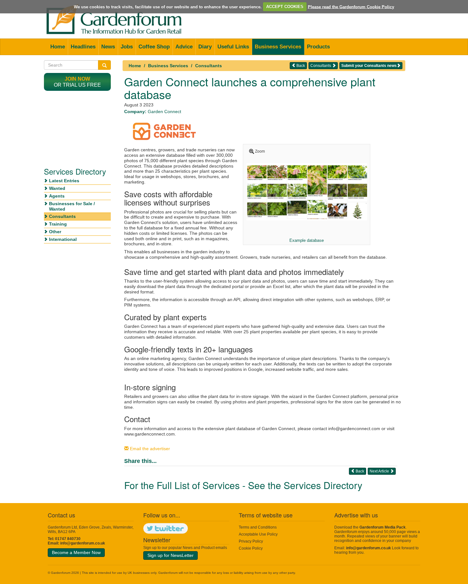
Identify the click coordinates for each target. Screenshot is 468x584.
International (63, 239)
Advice (184, 47)
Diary (205, 47)
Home (57, 47)
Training (58, 224)
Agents (57, 195)
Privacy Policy (251, 541)
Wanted (57, 188)
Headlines (83, 47)
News (108, 47)
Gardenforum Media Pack (382, 527)
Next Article (380, 471)
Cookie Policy (251, 548)
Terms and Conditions (258, 527)
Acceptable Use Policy (258, 534)
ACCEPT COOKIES (284, 6)
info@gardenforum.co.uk (82, 543)
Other (55, 231)
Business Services (278, 47)
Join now (77, 79)
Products (318, 47)
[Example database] (306, 191)
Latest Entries (64, 180)
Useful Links (233, 47)
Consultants (208, 65)
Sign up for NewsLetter (170, 555)
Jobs (127, 47)
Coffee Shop (154, 47)
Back (300, 65)
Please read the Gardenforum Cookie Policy (351, 6)
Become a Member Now (76, 552)
